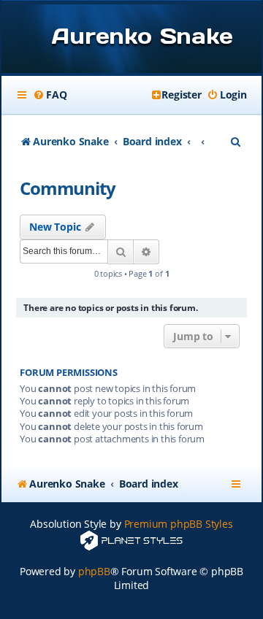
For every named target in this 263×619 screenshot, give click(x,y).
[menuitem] (49, 95)
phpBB (94, 571)
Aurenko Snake (142, 36)
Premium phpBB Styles (178, 524)
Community (67, 188)
